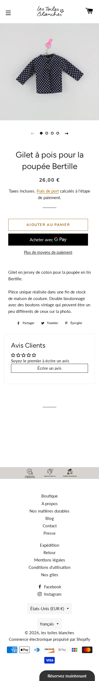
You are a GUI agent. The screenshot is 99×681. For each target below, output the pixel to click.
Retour (49, 552)
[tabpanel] (49, 71)
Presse (49, 533)
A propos (50, 503)
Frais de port (48, 190)
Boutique (49, 495)
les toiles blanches (57, 632)
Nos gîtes (49, 574)
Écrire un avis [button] (49, 368)
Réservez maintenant (67, 675)
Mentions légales (49, 559)
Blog (49, 518)
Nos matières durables (49, 510)
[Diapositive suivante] (67, 133)
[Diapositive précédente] (32, 133)
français (47, 623)
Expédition (49, 545)
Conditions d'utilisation (49, 567)
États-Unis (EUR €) (47, 608)
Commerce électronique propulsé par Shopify (49, 639)
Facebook (52, 586)
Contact (50, 525)
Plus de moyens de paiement (48, 252)
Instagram (52, 594)
